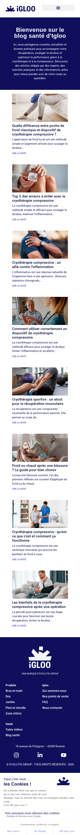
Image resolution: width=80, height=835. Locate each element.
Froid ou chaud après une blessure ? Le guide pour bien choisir (40, 467)
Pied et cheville (16, 708)
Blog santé (13, 735)
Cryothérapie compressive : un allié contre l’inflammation (36, 264)
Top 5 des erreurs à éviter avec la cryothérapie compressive (38, 198)
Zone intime (14, 713)
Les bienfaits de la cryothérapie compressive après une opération (39, 604)
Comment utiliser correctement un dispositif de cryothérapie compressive (39, 333)
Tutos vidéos (14, 729)
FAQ (45, 702)
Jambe (10, 702)
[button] (58, 8)
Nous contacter (52, 708)
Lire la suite (19, 153)
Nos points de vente (55, 696)
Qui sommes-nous (54, 691)
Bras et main (14, 691)
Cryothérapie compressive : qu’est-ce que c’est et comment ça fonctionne (40, 536)
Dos (8, 696)
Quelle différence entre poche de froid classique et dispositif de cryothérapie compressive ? (38, 130)
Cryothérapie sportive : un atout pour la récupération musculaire (37, 401)
